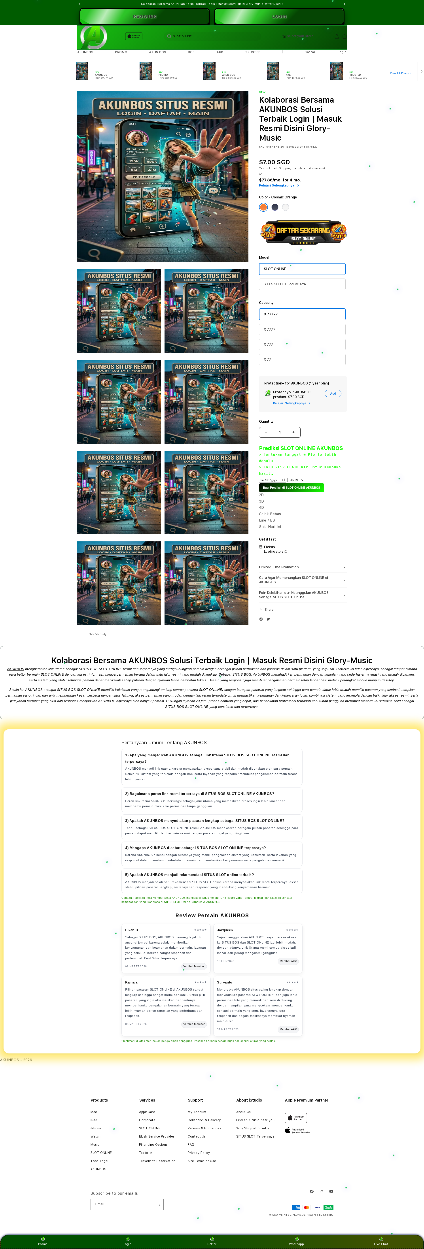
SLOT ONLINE (275, 269)
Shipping (285, 168)
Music (95, 1144)
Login (127, 1244)
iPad (94, 1120)
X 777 (268, 344)
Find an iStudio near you (255, 1120)
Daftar (212, 1244)
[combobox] (212, 36)
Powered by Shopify (320, 1214)
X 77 (267, 359)
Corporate (147, 1120)
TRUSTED (253, 52)
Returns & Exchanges (204, 1128)
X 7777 (269, 329)
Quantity (266, 421)
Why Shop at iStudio (252, 1128)
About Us (243, 1112)
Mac (94, 1112)
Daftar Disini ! (273, 4)
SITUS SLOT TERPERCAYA (285, 284)
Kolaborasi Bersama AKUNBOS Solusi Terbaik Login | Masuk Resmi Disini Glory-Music (212, 4)
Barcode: (292, 146)
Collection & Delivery (204, 1120)
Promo (43, 1244)
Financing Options (153, 1144)
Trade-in (145, 1153)
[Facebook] (262, 620)
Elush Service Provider (156, 1136)
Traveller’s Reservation (157, 1161)
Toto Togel (99, 1161)
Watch (96, 1136)
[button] (85, 52)
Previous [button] (79, 4)
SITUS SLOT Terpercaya (255, 1136)
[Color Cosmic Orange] (263, 207)
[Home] (92, 36)
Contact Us (197, 1136)
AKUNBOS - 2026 (16, 1060)
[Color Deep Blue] (274, 207)
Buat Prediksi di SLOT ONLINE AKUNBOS (291, 487)
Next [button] (344, 4)
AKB (220, 52)
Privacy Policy (199, 1153)
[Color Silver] (285, 207)
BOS (191, 52)
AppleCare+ (148, 1112)
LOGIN (279, 16)
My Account (197, 1112)
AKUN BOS (157, 52)
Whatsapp (296, 1244)
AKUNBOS (85, 52)
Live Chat (381, 1244)
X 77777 (271, 314)
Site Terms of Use (202, 1161)
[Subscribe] (158, 1204)
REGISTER (144, 16)
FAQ (191, 1144)
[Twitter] (269, 620)
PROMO (121, 52)
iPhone (96, 1128)
